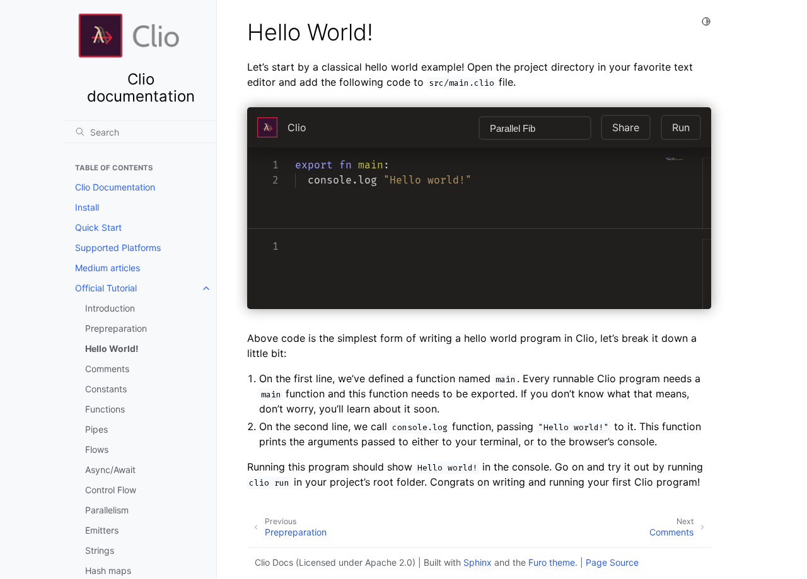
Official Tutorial (106, 288)
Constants (106, 388)
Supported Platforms (118, 247)
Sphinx (477, 562)
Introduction (110, 308)
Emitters (102, 530)
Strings (99, 550)
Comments (107, 368)
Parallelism (107, 510)
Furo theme (551, 562)
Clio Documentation (115, 187)
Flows (96, 449)
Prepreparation (116, 328)
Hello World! (112, 348)
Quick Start (98, 227)
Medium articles (107, 267)
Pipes (96, 429)
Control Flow (110, 489)
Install (87, 207)
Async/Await (110, 469)
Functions (105, 409)
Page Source (612, 562)
